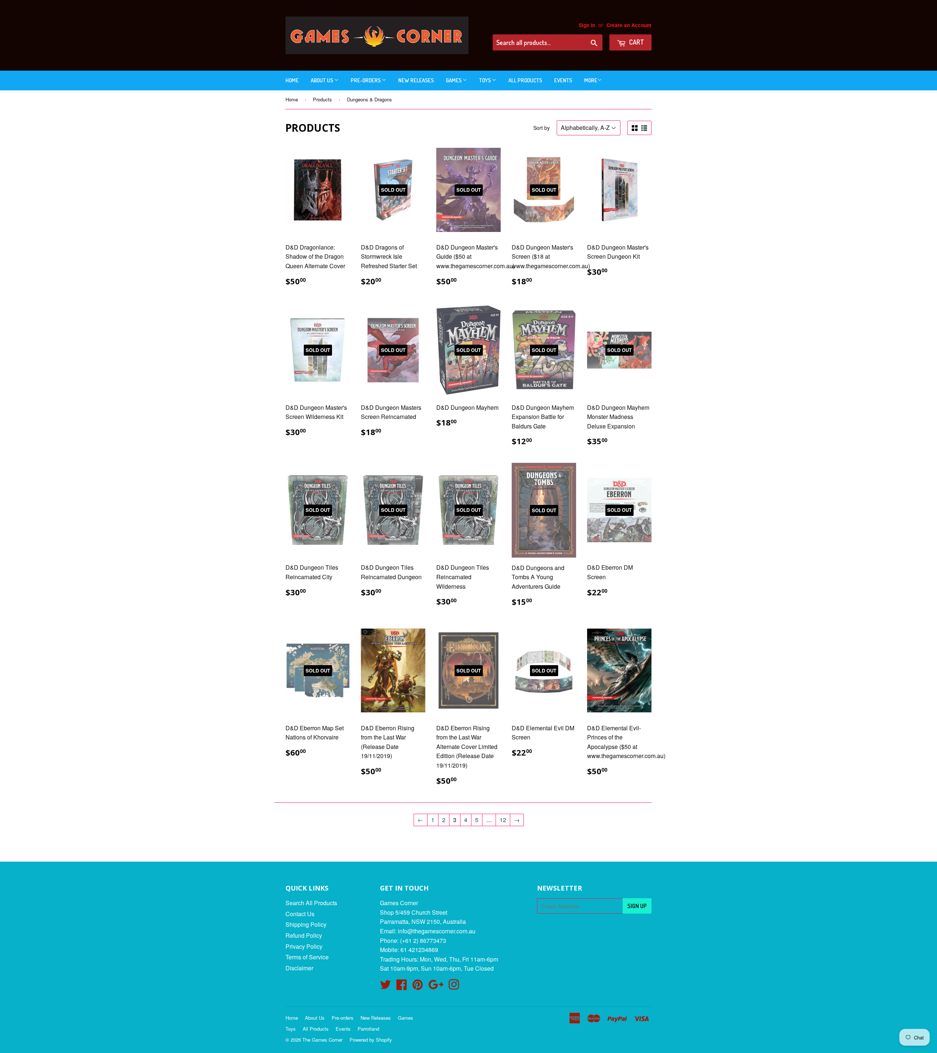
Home (292, 80)
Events (563, 80)
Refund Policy (303, 935)
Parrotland (368, 1028)
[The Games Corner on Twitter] (385, 986)
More (590, 80)
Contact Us (299, 914)
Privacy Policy (303, 946)
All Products (525, 80)
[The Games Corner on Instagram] (453, 986)
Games (454, 80)
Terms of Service (307, 957)
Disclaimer (299, 968)
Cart (636, 42)
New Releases (416, 80)
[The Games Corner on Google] (435, 986)
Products (322, 99)
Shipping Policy (305, 924)
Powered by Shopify (371, 1039)
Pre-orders (366, 80)
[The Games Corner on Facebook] (401, 986)
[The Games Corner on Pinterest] (417, 986)
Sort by (541, 127)
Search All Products (311, 903)
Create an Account (629, 25)
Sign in (587, 25)
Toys (485, 80)
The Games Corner (322, 1039)
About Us (322, 80)
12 (503, 820)
